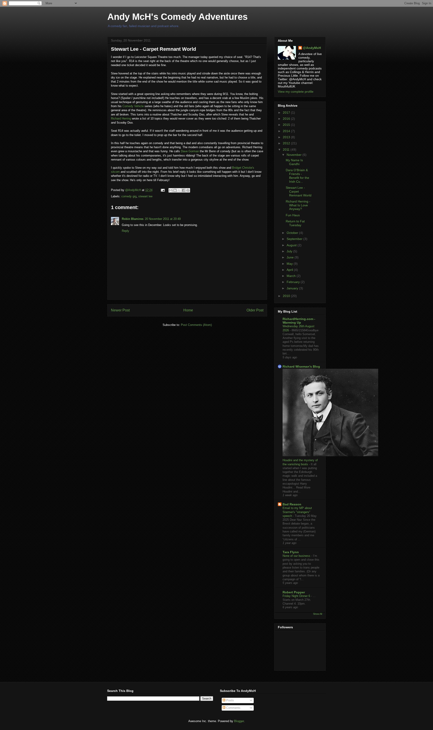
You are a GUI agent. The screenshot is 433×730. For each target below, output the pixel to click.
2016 (287, 118)
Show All (317, 614)
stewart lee (145, 196)
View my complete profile (295, 91)
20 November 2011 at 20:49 (163, 219)
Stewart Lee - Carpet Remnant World (298, 191)
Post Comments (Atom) (196, 325)
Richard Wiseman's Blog (301, 366)
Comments (232, 707)
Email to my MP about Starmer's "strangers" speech (297, 512)
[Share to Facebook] (183, 190)
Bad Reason (292, 504)
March (292, 276)
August (292, 245)
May (290, 263)
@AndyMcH (312, 48)
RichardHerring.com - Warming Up (299, 320)
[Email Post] (162, 190)
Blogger (239, 721)
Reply (125, 231)
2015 (287, 125)
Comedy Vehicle (133, 106)
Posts (229, 700)
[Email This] (170, 190)
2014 (287, 131)
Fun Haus (293, 215)
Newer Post (120, 310)
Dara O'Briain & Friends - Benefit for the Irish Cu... (297, 175)
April (290, 270)
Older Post (254, 310)
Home (188, 310)
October (293, 233)
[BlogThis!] (175, 190)
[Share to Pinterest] (188, 190)
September (295, 239)
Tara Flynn (291, 552)
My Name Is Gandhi (294, 162)
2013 (287, 137)
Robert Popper (294, 592)
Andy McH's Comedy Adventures (177, 17)
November (294, 155)
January (293, 288)
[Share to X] (179, 190)
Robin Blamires (132, 219)
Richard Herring (121, 118)
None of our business (297, 555)
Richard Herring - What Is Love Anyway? (298, 205)
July (290, 251)
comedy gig (128, 196)
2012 (287, 143)
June (291, 257)
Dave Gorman (190, 151)
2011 (286, 149)
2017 (287, 112)
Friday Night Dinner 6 (297, 596)
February (294, 282)
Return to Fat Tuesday (295, 223)
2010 (287, 296)
